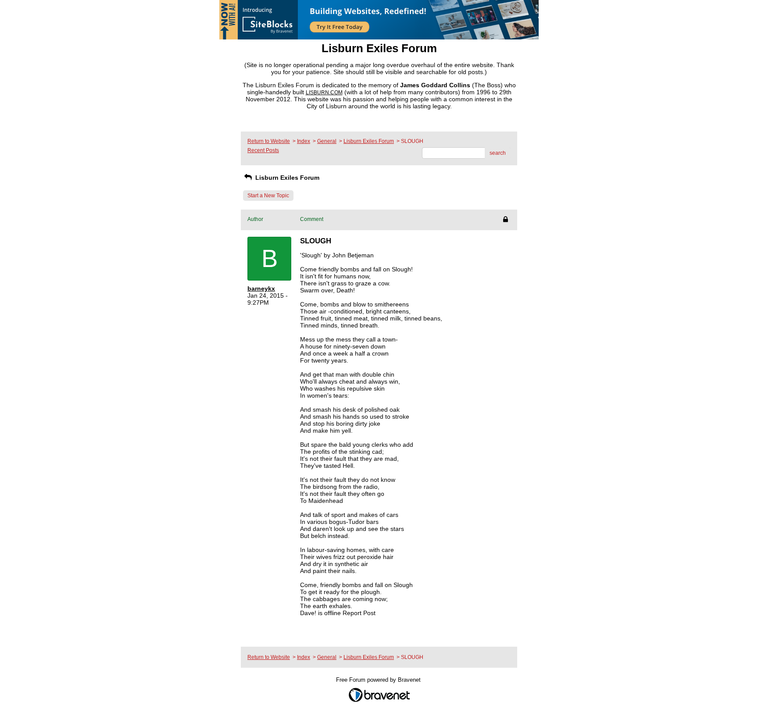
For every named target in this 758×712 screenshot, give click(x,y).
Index (303, 141)
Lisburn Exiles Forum (368, 141)
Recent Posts (263, 150)
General (326, 141)
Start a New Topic (268, 195)
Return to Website (268, 141)
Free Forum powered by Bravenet (379, 679)
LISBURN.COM (324, 92)
